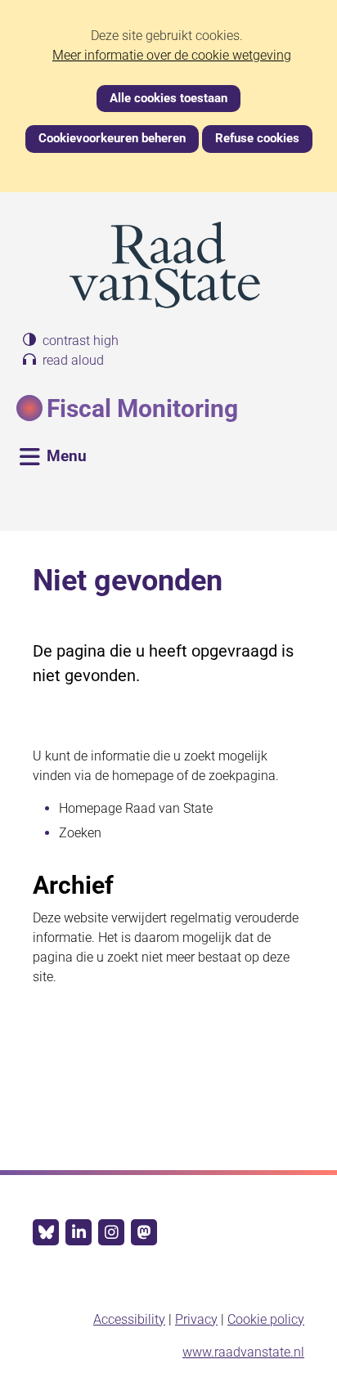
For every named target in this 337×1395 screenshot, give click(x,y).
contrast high (81, 340)
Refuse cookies (257, 138)
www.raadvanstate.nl (243, 1352)
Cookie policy (265, 1319)
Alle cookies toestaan (168, 98)
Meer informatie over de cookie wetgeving (171, 55)
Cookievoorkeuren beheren (112, 138)
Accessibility (129, 1319)
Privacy (196, 1319)
